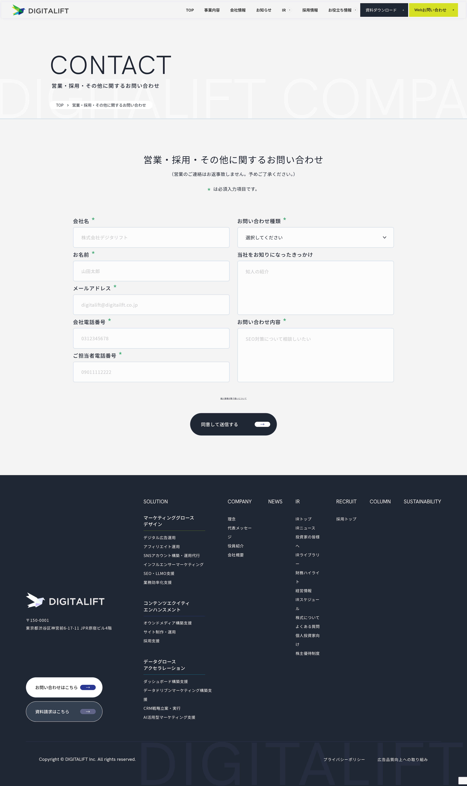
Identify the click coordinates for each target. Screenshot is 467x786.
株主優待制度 (308, 653)
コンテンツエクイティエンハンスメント (167, 606)
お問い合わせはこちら (56, 687)
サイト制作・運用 (160, 632)
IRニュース (305, 528)
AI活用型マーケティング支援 (169, 717)
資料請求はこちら (52, 711)
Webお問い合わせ (430, 9)
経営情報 (304, 590)
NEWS (275, 501)
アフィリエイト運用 (162, 546)
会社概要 (236, 555)
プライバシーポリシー (344, 759)
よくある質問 (308, 626)
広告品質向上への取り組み (403, 759)
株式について (308, 617)
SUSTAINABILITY (422, 501)
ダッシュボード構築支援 (166, 681)
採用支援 (152, 640)
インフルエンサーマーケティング (174, 564)
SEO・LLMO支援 (159, 573)
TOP (60, 105)
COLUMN (380, 501)
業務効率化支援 (158, 582)
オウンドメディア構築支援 (168, 623)
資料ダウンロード (381, 10)
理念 (232, 519)
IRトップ (304, 519)
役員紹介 (236, 546)
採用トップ (346, 519)
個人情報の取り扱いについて (233, 398)
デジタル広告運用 (160, 537)
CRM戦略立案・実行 (162, 708)
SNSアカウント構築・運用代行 (172, 555)
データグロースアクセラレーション (164, 664)
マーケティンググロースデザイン (169, 520)
